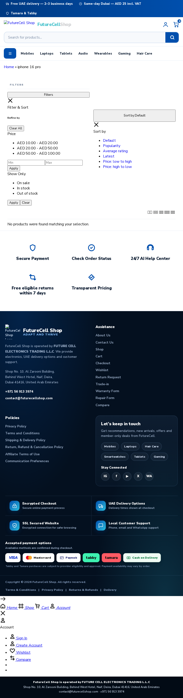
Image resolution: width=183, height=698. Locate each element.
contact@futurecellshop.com (29, 398)
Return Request (108, 377)
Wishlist (102, 370)
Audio (83, 53)
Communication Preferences (27, 461)
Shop (99, 349)
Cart (99, 356)
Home (9, 67)
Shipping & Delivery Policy (25, 440)
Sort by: (134, 115)
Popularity (111, 145)
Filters (48, 95)
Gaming (124, 53)
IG (105, 476)
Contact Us (104, 342)
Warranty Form (107, 391)
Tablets (66, 53)
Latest (108, 156)
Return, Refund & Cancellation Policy (34, 447)
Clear (26, 203)
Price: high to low (117, 166)
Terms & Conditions (20, 590)
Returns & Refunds (83, 590)
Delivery (110, 590)
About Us (103, 335)
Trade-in (102, 384)
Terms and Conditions (22, 433)
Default (109, 140)
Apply (13, 168)
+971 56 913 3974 (19, 391)
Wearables (103, 53)
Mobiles (27, 53)
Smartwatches (115, 457)
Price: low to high (117, 161)
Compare (102, 405)
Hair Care (144, 53)
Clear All (15, 128)
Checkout (103, 363)
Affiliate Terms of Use (22, 454)
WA (149, 476)
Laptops (46, 53)
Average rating (115, 151)
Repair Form (105, 398)
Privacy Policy (15, 426)
